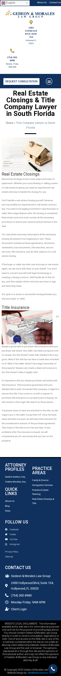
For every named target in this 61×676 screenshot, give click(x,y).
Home (9, 122)
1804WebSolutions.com (40, 672)
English (10, 2)
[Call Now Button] (53, 668)
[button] (49, 81)
